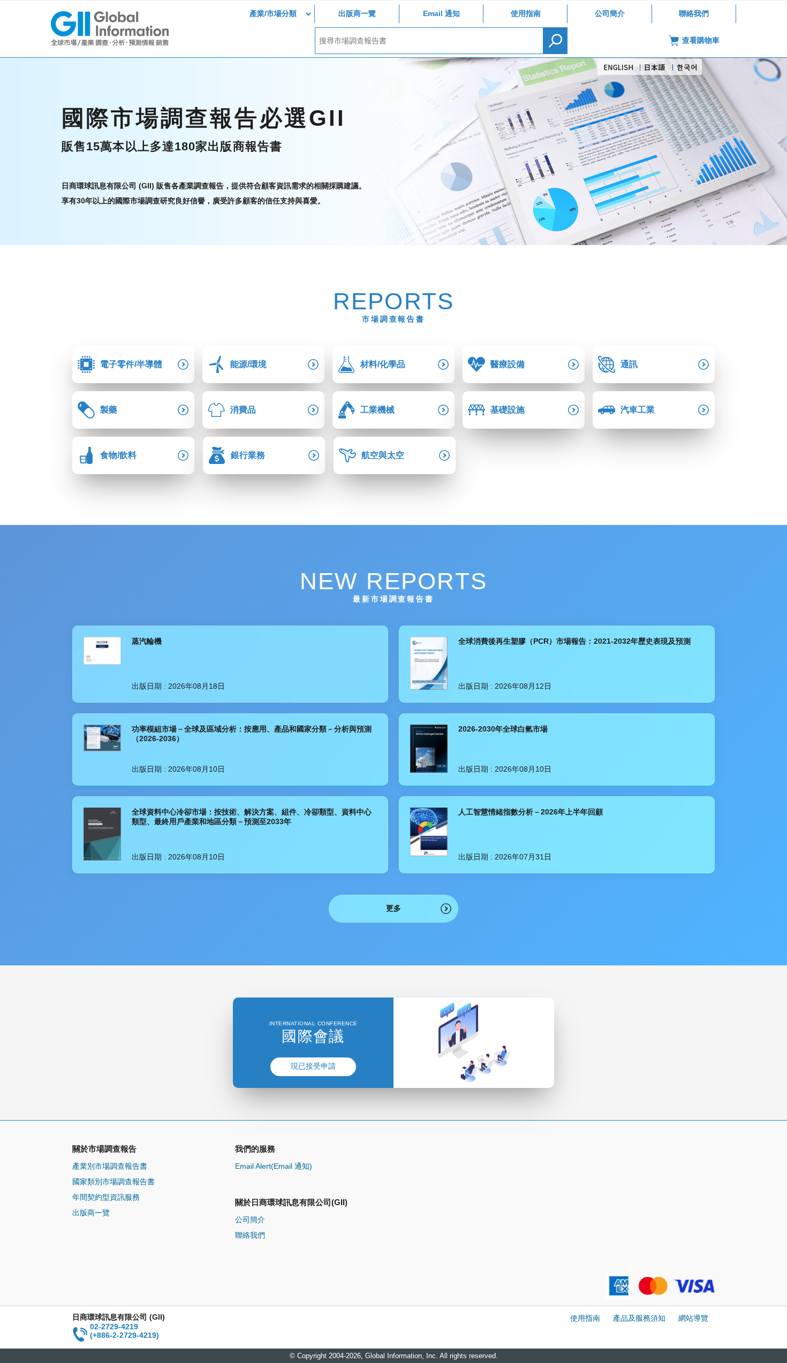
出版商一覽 (357, 13)
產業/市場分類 (273, 13)
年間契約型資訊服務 (106, 1197)
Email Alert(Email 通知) (273, 1166)
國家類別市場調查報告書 (113, 1181)
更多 (393, 908)
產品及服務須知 (639, 1318)
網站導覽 (693, 1318)
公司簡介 (610, 13)
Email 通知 (441, 13)
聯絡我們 (694, 13)
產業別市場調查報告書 (109, 1166)
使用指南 (526, 13)
